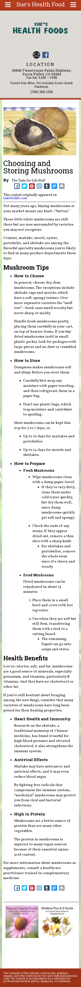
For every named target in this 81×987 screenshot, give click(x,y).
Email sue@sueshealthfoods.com (36, 54)
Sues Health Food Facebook (45, 54)
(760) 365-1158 (42, 92)
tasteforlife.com (15, 198)
